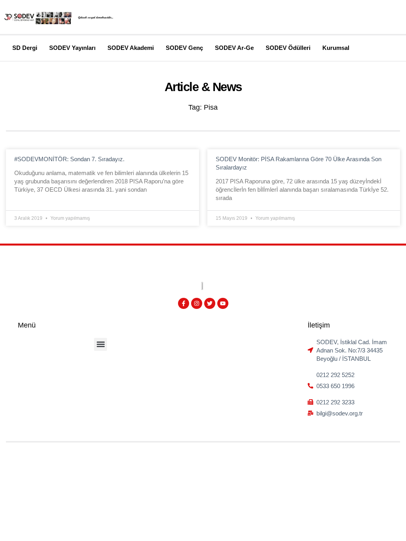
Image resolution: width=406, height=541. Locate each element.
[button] (100, 344)
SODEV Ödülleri (288, 47)
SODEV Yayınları (72, 47)
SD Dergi (24, 47)
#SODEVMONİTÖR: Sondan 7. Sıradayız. (69, 159)
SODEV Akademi (130, 47)
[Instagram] (196, 303)
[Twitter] (209, 303)
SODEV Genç (184, 47)
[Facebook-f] (183, 303)
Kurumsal (335, 47)
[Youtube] (222, 303)
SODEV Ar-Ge (234, 47)
